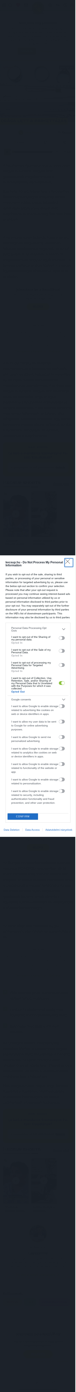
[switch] (62, 706)
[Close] (68, 667)
